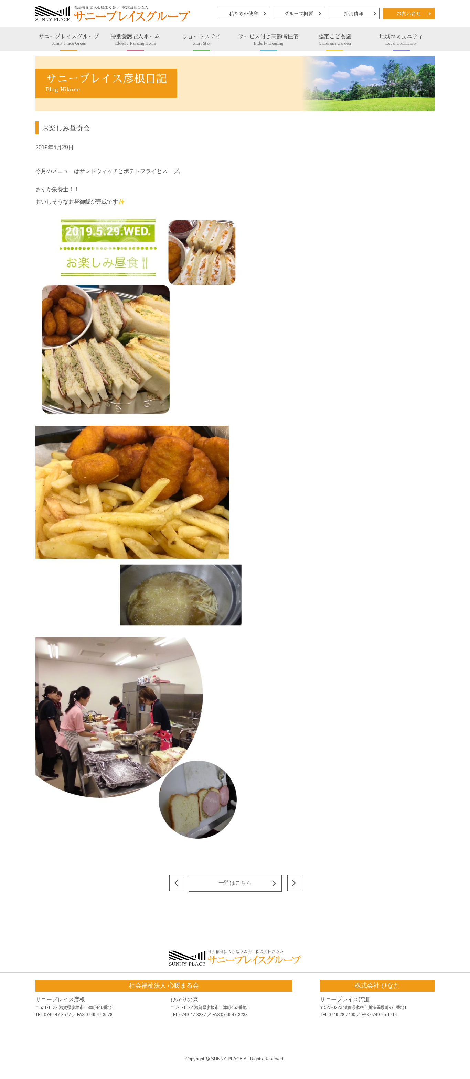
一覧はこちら (235, 883)
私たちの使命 (243, 13)
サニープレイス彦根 (60, 999)
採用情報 (353, 13)
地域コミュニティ (401, 39)
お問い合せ (409, 13)
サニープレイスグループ (69, 39)
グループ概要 (298, 13)
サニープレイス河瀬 (345, 999)
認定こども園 (334, 39)
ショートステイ (201, 39)
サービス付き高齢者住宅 (268, 39)
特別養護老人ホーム (135, 39)
